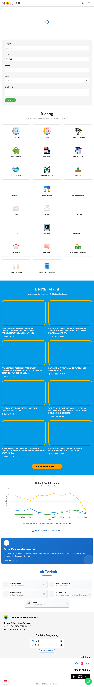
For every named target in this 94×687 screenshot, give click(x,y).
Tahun (7, 54)
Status (7, 76)
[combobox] (47, 48)
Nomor (7, 65)
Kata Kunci (9, 87)
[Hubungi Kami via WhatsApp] (88, 681)
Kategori (8, 44)
